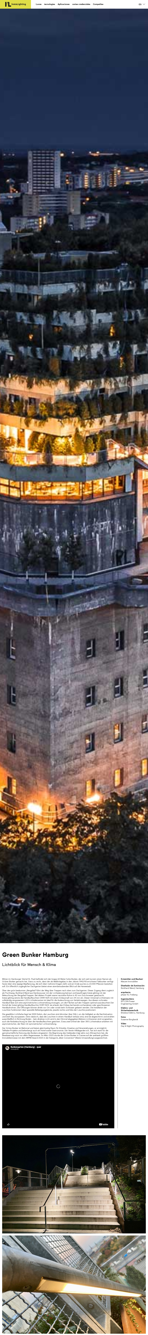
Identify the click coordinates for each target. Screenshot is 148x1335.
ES (140, 5)
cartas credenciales (81, 4)
